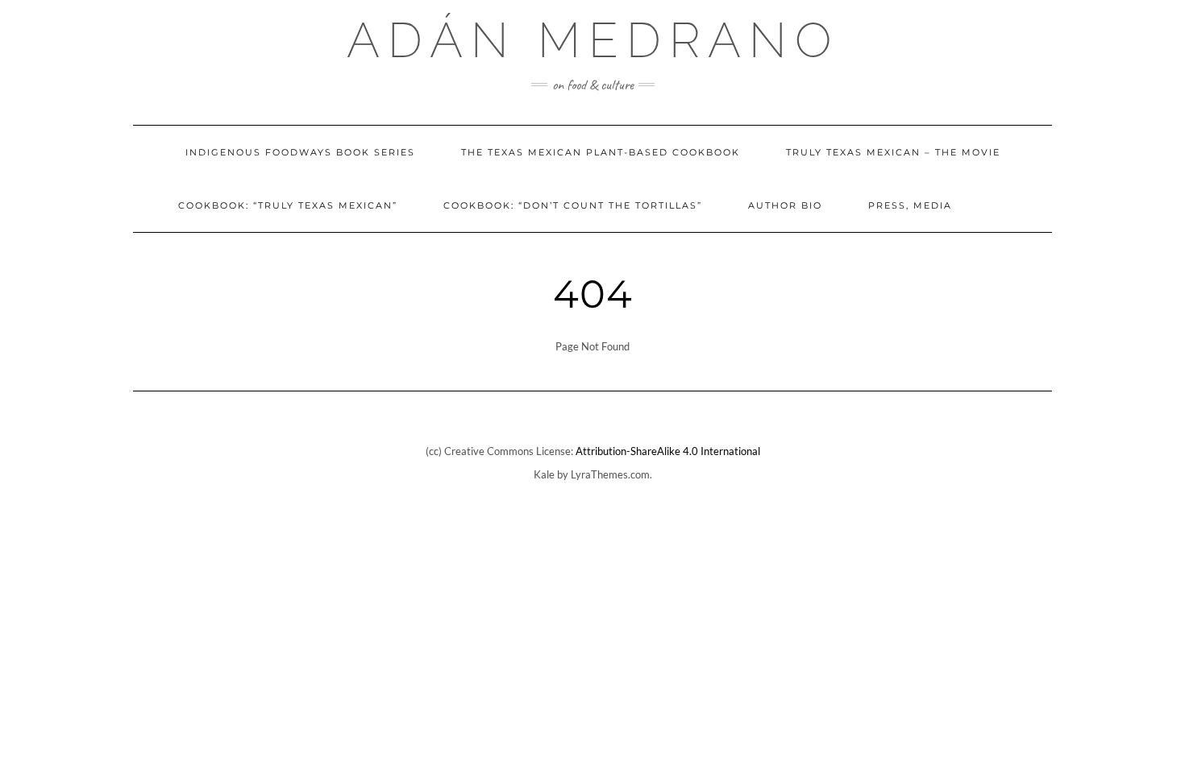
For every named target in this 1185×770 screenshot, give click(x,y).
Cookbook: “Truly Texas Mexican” (287, 205)
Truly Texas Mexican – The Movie (893, 152)
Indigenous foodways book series (300, 152)
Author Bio (785, 205)
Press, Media (910, 205)
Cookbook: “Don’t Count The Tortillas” (572, 205)
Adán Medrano (593, 40)
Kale (544, 474)
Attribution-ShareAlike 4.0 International (668, 451)
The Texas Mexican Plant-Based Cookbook (600, 152)
